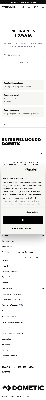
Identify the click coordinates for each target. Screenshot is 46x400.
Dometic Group (16, 327)
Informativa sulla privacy (12, 294)
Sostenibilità (7, 339)
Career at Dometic (17, 355)
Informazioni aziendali (12, 322)
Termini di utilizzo (9, 316)
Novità (13, 350)
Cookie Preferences (10, 305)
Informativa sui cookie (11, 300)
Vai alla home (23, 62)
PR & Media (14, 344)
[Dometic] (9, 7)
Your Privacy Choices (21, 228)
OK (22, 220)
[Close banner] (42, 169)
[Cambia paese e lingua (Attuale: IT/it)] (43, 2)
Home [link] (4, 124)
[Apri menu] (43, 7)
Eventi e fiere (7, 277)
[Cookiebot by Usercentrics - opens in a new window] (27, 169)
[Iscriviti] (41, 154)
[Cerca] (23, 7)
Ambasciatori (7, 246)
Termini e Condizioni (10, 311)
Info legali (7, 288)
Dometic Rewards (9, 241)
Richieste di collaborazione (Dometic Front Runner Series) (22, 259)
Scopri (5, 235)
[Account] (29, 7)
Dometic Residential (18, 271)
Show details (32, 212)
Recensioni (6, 283)
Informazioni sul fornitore (12, 333)
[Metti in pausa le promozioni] (3, 2)
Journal (5, 266)
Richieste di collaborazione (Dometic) (17, 252)
